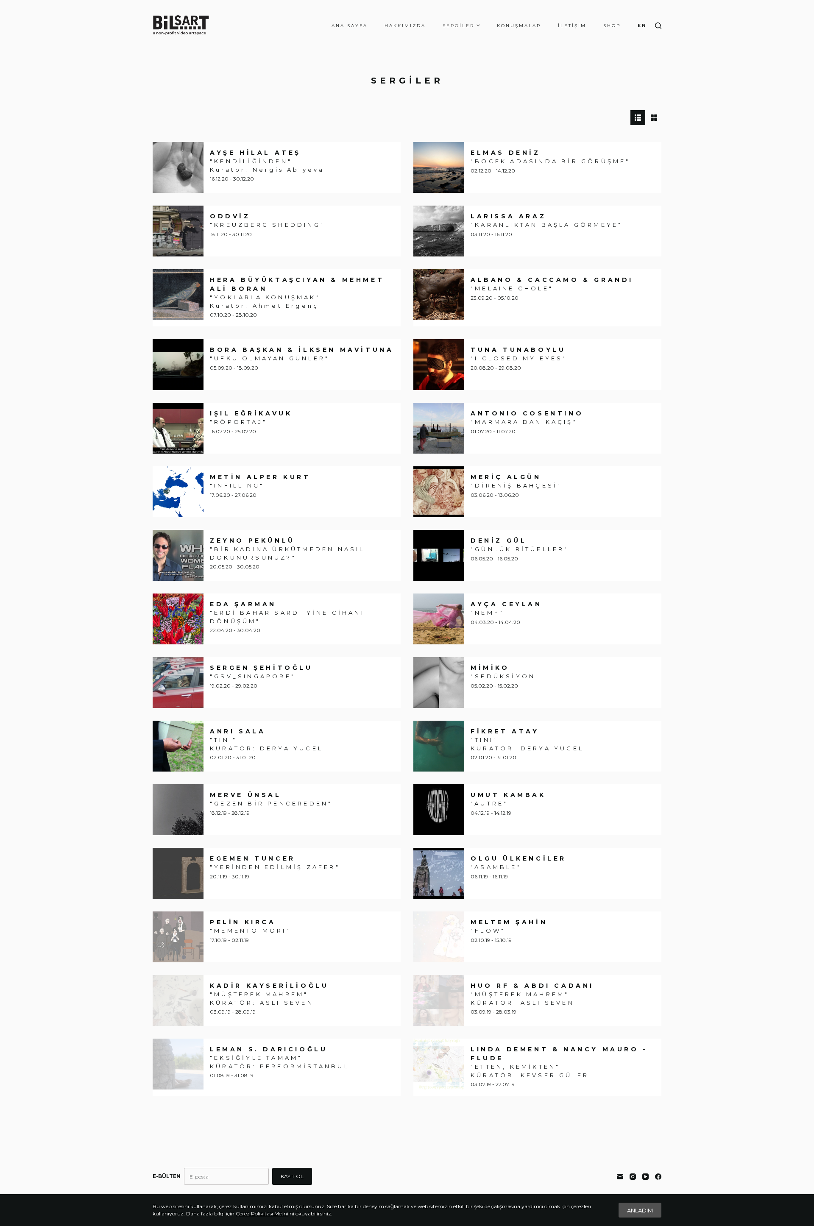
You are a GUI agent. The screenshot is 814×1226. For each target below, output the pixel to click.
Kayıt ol (292, 1176)
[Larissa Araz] (438, 231)
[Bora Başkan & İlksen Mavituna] (178, 364)
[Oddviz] (178, 231)
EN (642, 25)
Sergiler (458, 25)
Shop (612, 25)
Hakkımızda (405, 25)
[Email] (620, 1176)
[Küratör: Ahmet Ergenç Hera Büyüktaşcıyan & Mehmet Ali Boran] (178, 294)
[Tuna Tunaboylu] (438, 364)
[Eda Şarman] (178, 618)
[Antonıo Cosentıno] (438, 428)
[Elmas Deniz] (438, 167)
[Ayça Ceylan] (438, 618)
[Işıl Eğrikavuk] (178, 428)
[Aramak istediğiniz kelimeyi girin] (658, 25)
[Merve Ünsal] (178, 809)
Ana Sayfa (350, 25)
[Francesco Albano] (438, 294)
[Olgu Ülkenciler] (438, 873)
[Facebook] (658, 1176)
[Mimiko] (438, 682)
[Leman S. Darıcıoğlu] (178, 1064)
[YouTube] (645, 1176)
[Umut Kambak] (438, 809)
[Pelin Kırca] (178, 936)
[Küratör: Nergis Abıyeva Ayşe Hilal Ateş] (178, 167)
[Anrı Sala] (178, 746)
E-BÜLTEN (167, 1176)
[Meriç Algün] (438, 491)
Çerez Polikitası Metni (262, 1213)
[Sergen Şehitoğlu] (178, 682)
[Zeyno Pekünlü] (178, 555)
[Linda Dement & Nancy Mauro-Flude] (438, 1064)
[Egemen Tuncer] (178, 873)
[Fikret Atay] (438, 746)
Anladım (640, 1210)
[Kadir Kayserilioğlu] (178, 1000)
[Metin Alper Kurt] (178, 491)
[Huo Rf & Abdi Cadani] (438, 1000)
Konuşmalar (519, 25)
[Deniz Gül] (438, 555)
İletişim (572, 25)
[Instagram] (633, 1176)
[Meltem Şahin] (438, 936)
